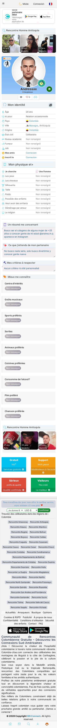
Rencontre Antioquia (39, 522)
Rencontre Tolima (15, 602)
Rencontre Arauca (18, 527)
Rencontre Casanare (38, 542)
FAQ (41, 623)
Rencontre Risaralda (38, 587)
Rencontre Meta (19, 577)
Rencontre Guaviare (20, 567)
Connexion (38, 4)
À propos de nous (43, 617)
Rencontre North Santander (18, 582)
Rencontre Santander (19, 597)
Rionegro (33, 125)
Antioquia (44, 125)
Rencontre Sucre (39, 597)
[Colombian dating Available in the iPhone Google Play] (39, 628)
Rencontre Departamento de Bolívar (28, 557)
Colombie (33, 121)
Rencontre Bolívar (38, 532)
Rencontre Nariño (37, 577)
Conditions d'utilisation (31, 620)
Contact (32, 623)
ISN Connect (33, 716)
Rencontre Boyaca (19, 537)
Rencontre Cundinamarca (38, 552)
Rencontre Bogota (19, 532)
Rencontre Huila (39, 567)
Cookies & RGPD (12, 617)
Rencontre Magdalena (39, 572)
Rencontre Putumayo (42, 582)
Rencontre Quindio (18, 587)
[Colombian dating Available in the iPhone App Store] (18, 628)
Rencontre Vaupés (19, 607)
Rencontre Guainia (46, 562)
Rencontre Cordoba (16, 552)
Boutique (36, 612)
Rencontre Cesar (28, 547)
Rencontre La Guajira (17, 572)
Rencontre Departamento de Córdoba (19, 562)
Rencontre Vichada (37, 607)
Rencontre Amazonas (18, 522)
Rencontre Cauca (11, 547)
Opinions (47, 612)
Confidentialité (10, 620)
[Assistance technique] (47, 724)
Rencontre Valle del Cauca (37, 602)
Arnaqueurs (23, 612)
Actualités (10, 612)
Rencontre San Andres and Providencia (28, 592)
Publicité (27, 617)
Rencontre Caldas (38, 537)
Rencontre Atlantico (38, 527)
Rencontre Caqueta (18, 542)
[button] (3, 3)
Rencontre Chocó (46, 547)
